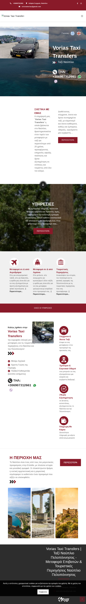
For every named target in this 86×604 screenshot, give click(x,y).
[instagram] (81, 3)
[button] (3, 42)
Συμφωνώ (43, 592)
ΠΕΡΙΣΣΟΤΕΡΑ (67, 140)
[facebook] (77, 3)
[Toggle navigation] (82, 16)
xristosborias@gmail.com (31, 6)
